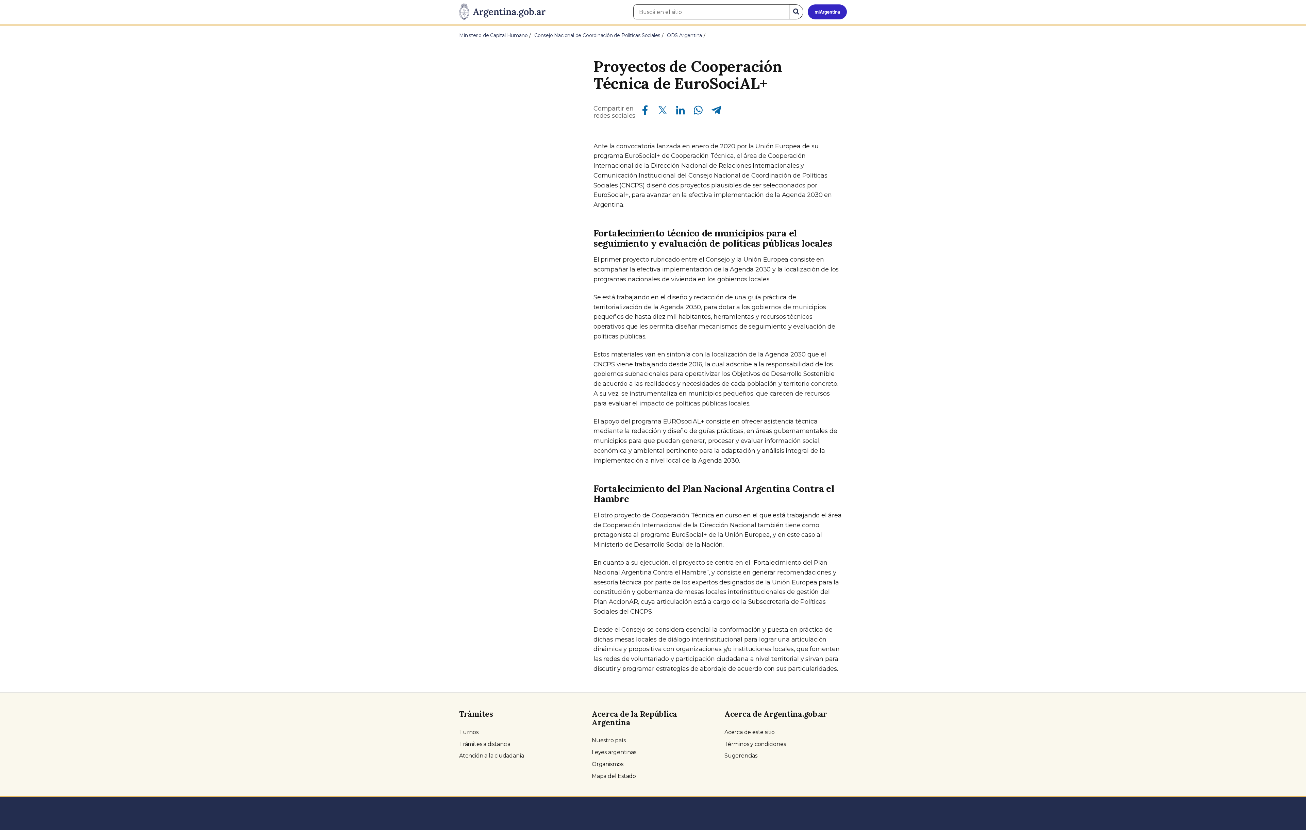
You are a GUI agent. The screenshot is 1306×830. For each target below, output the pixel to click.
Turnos (469, 732)
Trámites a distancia (484, 744)
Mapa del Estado (614, 776)
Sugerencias (740, 755)
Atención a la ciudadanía (491, 755)
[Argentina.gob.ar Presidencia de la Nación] (502, 12)
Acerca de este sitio (749, 732)
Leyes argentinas (614, 752)
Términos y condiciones (755, 744)
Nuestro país (609, 740)
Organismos (607, 764)
